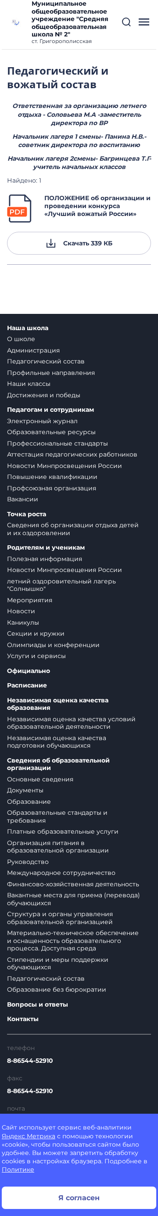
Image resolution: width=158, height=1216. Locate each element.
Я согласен (79, 1198)
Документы (25, 790)
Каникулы (23, 622)
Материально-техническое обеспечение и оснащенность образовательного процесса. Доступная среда (73, 940)
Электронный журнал (42, 421)
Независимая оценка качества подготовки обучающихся (56, 742)
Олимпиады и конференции (53, 645)
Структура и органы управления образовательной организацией (60, 918)
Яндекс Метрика (28, 1136)
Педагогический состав (46, 361)
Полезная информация (44, 559)
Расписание (27, 685)
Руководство (28, 862)
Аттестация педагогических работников (72, 454)
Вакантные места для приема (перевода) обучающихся (73, 899)
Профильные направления (51, 373)
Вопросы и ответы (37, 1004)
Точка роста (26, 514)
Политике (18, 1169)
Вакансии (22, 499)
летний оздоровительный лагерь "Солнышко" (61, 585)
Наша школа (27, 328)
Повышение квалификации (52, 477)
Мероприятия (29, 600)
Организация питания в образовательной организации (58, 847)
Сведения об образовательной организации (58, 764)
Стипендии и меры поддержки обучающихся (57, 963)
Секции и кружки (36, 633)
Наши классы (28, 384)
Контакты (23, 1019)
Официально (28, 671)
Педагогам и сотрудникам (50, 410)
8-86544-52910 (30, 1061)
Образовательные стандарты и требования (57, 816)
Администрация (33, 350)
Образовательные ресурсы (51, 432)
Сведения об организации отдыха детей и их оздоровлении (73, 529)
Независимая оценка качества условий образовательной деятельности (71, 723)
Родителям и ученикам (46, 547)
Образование (29, 802)
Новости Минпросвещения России (64, 466)
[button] (126, 22)
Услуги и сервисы (36, 656)
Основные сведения (40, 779)
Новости (21, 611)
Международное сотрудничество (61, 873)
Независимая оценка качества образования (57, 704)
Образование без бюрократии (56, 989)
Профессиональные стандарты (57, 443)
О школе (21, 339)
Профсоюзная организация (51, 488)
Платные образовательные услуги (62, 831)
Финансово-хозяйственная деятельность (73, 884)
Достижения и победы (43, 395)
